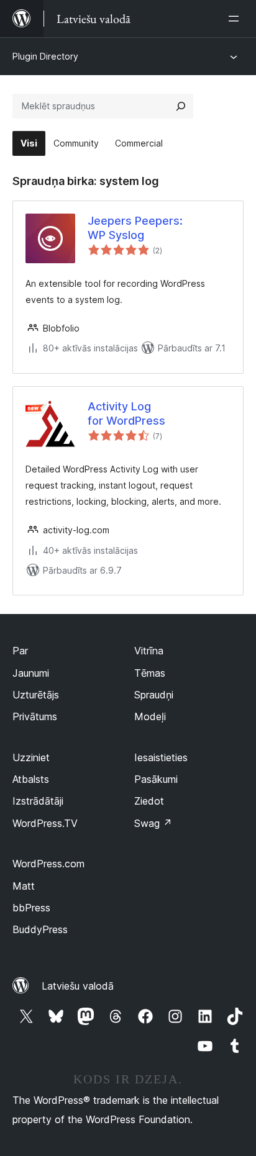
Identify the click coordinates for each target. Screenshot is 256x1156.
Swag (153, 823)
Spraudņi (153, 695)
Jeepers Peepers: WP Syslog (135, 228)
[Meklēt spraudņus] (180, 106)
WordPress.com (48, 863)
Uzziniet (31, 757)
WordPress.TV (45, 823)
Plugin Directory (45, 56)
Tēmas (149, 673)
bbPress (31, 907)
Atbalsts (30, 779)
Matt (23, 886)
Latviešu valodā (78, 986)
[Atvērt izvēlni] (236, 18)
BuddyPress (40, 929)
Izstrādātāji (37, 801)
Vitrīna (148, 650)
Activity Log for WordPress (126, 413)
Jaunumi (30, 673)
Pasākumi (156, 779)
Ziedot (149, 801)
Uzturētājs (35, 695)
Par (20, 650)
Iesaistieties (161, 757)
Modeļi (150, 716)
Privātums (34, 716)
